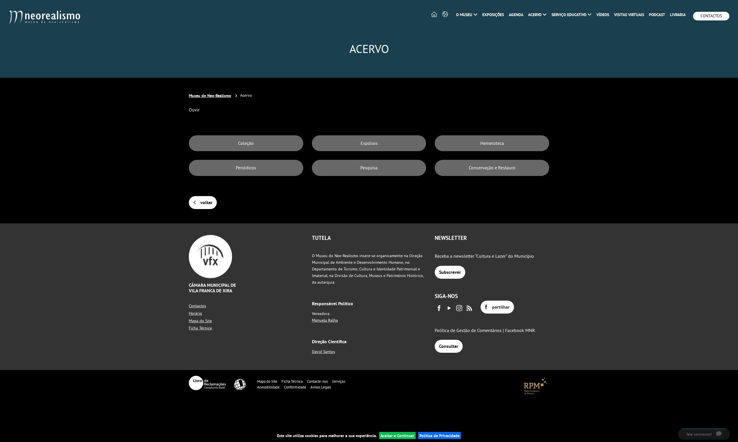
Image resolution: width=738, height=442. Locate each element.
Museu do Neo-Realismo (210, 95)
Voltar (206, 203)
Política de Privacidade (439, 435)
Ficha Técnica (200, 328)
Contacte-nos (317, 381)
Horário (195, 313)
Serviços (338, 381)
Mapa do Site (200, 320)
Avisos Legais (320, 387)
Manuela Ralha (325, 320)
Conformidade (295, 387)
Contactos (711, 15)
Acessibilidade (268, 387)
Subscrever (450, 272)
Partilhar (501, 307)
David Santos (323, 351)
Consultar (448, 346)
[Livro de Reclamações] (207, 383)
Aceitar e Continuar (397, 435)
